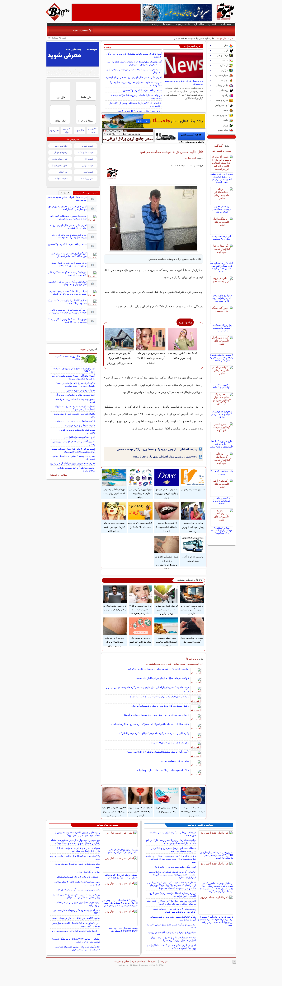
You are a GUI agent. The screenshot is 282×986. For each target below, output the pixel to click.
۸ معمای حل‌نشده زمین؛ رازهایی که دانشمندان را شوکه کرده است (221, 358)
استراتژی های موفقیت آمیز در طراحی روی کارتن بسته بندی (221, 298)
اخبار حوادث (222, 38)
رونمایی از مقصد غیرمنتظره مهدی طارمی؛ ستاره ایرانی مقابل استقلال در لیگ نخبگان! (76, 896)
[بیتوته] (57, 19)
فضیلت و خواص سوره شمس (81, 390)
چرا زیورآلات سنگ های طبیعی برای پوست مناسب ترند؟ (221, 328)
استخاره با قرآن (86, 120)
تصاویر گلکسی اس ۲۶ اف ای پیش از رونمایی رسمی (75, 918)
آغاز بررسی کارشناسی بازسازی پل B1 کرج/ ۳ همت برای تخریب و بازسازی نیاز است (216, 855)
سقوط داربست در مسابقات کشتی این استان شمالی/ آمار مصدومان (68, 217)
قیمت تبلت (88, 172)
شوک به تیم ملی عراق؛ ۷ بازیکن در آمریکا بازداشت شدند (162, 678)
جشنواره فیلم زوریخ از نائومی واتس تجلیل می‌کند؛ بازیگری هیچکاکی (121, 876)
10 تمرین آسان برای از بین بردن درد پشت (75, 421)
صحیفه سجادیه (61, 178)
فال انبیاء (60, 97)
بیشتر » (107, 47)
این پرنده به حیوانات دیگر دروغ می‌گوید (221, 237)
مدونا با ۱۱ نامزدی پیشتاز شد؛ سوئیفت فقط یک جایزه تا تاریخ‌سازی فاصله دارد (78, 849)
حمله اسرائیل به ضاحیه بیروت (175, 761)
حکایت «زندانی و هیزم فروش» (80, 425)
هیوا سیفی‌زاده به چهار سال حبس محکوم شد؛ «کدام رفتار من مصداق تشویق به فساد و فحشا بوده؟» (75, 842)
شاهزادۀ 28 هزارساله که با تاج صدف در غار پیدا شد (221, 414)
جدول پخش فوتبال (59, 165)
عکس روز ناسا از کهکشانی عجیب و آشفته (221, 501)
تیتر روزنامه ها (87, 178)
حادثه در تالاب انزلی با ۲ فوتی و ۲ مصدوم (142, 90)
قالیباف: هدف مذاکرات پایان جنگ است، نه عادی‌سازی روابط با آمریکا (156, 715)
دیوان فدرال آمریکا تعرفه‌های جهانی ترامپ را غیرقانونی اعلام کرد (158, 669)
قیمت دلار (88, 159)
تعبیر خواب (54, 130)
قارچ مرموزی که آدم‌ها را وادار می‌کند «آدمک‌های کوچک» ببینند (221, 444)
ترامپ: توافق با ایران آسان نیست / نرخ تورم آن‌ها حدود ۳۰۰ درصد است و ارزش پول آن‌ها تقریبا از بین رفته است (215, 920)
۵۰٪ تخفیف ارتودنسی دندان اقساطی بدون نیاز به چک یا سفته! (165, 456)
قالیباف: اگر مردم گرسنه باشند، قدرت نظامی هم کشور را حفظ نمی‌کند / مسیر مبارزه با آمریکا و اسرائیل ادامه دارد (172, 874)
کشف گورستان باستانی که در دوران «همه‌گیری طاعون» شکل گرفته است (221, 267)
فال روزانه (60, 120)
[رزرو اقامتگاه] (153, 121)
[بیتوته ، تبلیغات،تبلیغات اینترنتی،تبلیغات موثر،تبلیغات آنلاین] (106, 12)
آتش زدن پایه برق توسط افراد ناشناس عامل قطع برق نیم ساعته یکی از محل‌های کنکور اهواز (134, 63)
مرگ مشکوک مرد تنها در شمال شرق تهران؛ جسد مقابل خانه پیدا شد (69, 264)
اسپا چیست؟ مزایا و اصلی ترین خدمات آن (75, 394)
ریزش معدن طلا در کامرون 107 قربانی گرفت (139, 111)
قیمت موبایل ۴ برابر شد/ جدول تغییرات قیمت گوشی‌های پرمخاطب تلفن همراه (73, 450)
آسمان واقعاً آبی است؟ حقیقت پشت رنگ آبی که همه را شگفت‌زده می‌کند (73, 377)
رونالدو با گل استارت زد (89, 871)
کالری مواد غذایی (60, 159)
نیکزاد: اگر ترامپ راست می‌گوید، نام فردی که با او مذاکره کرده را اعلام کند (154, 733)
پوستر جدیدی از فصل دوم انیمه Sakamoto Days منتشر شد (123, 929)
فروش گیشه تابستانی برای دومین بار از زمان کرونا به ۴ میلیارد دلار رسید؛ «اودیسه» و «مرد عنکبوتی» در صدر (120, 903)
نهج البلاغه (63, 172)
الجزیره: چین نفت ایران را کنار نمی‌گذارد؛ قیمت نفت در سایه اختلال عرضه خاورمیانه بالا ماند (171, 902)
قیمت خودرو (87, 146)
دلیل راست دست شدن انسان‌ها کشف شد (169, 742)
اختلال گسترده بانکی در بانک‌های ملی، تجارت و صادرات (163, 770)
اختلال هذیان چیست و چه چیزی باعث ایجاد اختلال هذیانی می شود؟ (75, 408)
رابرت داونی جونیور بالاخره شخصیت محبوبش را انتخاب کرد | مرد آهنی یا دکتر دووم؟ (77, 834)
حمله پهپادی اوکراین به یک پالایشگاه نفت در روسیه (172, 932)
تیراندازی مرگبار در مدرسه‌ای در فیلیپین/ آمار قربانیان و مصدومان (68, 283)
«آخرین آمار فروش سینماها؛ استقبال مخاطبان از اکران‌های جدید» (158, 751)
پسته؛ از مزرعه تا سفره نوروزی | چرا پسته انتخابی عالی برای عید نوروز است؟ (221, 178)
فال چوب (79, 130)
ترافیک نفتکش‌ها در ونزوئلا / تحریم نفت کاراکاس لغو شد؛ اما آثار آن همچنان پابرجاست (171, 842)
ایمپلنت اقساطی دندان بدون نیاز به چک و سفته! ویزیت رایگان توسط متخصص (157, 449)
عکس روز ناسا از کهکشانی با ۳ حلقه (221, 386)
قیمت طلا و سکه (85, 152)
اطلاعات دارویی (61, 146)
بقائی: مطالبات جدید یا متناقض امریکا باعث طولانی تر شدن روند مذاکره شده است (150, 724)
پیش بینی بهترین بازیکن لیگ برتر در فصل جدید (78, 889)
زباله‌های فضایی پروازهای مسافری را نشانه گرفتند (221, 209)
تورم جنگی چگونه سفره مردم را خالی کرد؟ (175, 866)
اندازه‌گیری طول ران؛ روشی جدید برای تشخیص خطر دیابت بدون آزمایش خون (77, 948)
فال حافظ (86, 97)
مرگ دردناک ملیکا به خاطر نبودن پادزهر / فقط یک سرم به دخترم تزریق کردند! (67, 292)
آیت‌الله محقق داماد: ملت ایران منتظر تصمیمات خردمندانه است (159, 696)
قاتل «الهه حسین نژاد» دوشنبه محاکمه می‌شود (171, 152)
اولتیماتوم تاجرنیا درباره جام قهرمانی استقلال (78, 876)
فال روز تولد (66, 130)
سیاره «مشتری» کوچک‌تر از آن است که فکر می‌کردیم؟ (221, 530)
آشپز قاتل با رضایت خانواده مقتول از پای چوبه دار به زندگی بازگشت (67, 208)
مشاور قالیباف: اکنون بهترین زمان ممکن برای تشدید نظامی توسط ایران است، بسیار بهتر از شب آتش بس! (171, 859)
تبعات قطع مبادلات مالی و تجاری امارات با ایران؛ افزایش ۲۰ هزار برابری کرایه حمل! (173, 939)
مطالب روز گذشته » (58, 475)
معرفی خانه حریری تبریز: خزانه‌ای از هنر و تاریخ (72, 463)
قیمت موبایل (87, 165)
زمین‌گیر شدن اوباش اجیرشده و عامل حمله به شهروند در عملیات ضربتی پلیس (68, 311)
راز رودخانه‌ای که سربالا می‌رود (221, 472)
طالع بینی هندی (92, 130)
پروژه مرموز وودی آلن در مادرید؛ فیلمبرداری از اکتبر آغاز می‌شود (122, 851)
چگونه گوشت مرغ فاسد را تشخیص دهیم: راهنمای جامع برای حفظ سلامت (75, 384)
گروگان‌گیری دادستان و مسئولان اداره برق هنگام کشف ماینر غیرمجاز (68, 255)
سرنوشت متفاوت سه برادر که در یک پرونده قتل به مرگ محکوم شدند (69, 236)
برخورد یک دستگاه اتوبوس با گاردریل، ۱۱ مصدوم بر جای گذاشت (67, 320)
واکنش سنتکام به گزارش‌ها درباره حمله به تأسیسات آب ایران (160, 705)
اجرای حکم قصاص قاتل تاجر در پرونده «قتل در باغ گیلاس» (134, 77)
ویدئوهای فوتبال (61, 152)
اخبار (232, 38)
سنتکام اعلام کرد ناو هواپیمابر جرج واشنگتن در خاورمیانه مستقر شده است (173, 849)
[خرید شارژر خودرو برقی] (180, 136)
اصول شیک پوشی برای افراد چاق (79, 437)
